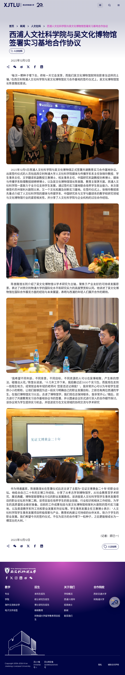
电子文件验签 (11, 610)
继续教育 (38, 610)
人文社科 (36, 26)
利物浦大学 (99, 599)
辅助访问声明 (113, 665)
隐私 (100, 665)
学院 (7, 599)
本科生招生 (39, 594)
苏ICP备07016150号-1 (37, 665)
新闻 (22, 26)
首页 (11, 26)
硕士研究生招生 (41, 599)
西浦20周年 (69, 599)
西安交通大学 (100, 594)
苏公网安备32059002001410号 (51, 665)
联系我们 (68, 616)
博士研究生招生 (41, 605)
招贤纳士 (68, 605)
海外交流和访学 (12, 605)
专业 (7, 594)
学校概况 (68, 594)
